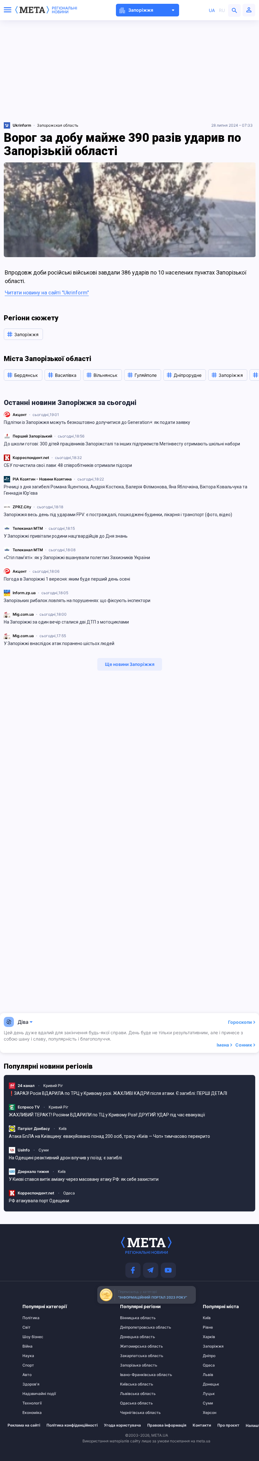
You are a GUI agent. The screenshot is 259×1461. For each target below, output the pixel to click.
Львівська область (132, 1394)
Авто (27, 1375)
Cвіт (26, 1327)
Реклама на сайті (24, 1425)
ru (222, 10)
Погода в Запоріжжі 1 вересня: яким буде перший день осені (67, 579)
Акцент (20, 414)
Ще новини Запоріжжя (129, 664)
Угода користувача (122, 1425)
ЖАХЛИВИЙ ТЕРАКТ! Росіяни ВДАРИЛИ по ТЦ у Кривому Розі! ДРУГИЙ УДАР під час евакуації (107, 1114)
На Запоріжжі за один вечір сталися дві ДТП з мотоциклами (66, 622)
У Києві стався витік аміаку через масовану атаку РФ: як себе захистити (84, 1179)
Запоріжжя (213, 1346)
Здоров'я (30, 1384)
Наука (28, 1356)
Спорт (28, 1365)
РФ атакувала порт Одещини (39, 1200)
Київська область (132, 1384)
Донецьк (211, 1384)
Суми (44, 1150)
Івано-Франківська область (132, 1375)
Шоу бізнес (32, 1337)
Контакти (202, 1425)
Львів (208, 1375)
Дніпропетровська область (132, 1327)
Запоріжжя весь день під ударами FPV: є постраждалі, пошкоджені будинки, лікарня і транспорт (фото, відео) (118, 514)
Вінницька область (132, 1318)
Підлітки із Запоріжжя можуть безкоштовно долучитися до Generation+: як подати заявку (97, 422)
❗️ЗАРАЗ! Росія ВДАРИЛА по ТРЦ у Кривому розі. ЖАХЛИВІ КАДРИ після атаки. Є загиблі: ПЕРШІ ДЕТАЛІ (118, 1093)
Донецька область (132, 1337)
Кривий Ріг (53, 1085)
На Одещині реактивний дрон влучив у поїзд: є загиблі (65, 1157)
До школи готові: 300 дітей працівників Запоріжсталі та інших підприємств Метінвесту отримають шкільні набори (122, 443)
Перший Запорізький (32, 436)
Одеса (69, 1193)
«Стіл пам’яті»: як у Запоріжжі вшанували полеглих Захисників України (77, 557)
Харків (209, 1337)
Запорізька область (132, 1365)
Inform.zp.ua (24, 592)
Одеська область (132, 1403)
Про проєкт (228, 1425)
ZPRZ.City (22, 506)
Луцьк (209, 1394)
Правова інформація (166, 1425)
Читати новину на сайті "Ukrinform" (47, 292)
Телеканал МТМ (28, 528)
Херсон (209, 1412)
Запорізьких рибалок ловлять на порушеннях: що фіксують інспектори (77, 600)
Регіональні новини (64, 10)
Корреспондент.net (31, 457)
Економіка (32, 1412)
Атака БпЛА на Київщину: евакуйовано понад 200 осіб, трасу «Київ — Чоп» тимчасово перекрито (109, 1136)
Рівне (208, 1327)
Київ (63, 1128)
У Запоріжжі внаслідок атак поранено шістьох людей (59, 643)
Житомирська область (132, 1346)
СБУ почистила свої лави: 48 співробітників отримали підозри (68, 465)
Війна (27, 1346)
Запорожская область (57, 125)
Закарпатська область (132, 1356)
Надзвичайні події (34, 1394)
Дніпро (209, 1356)
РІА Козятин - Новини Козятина (42, 479)
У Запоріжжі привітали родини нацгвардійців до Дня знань (66, 536)
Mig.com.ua (23, 614)
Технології (32, 1403)
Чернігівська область (132, 1412)
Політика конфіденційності (72, 1425)
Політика (30, 1318)
